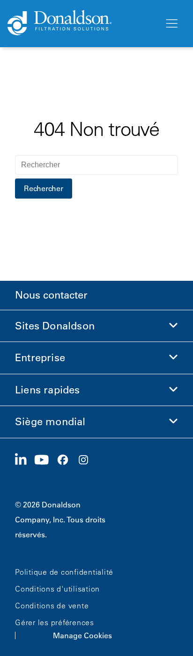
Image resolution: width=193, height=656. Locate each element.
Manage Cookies (82, 635)
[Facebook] (66, 460)
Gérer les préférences (54, 622)
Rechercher (43, 188)
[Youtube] (45, 460)
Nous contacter (51, 295)
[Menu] (171, 23)
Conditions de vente (52, 605)
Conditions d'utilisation (57, 588)
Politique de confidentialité (64, 572)
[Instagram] (87, 460)
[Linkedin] (24, 460)
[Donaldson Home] (81, 23)
